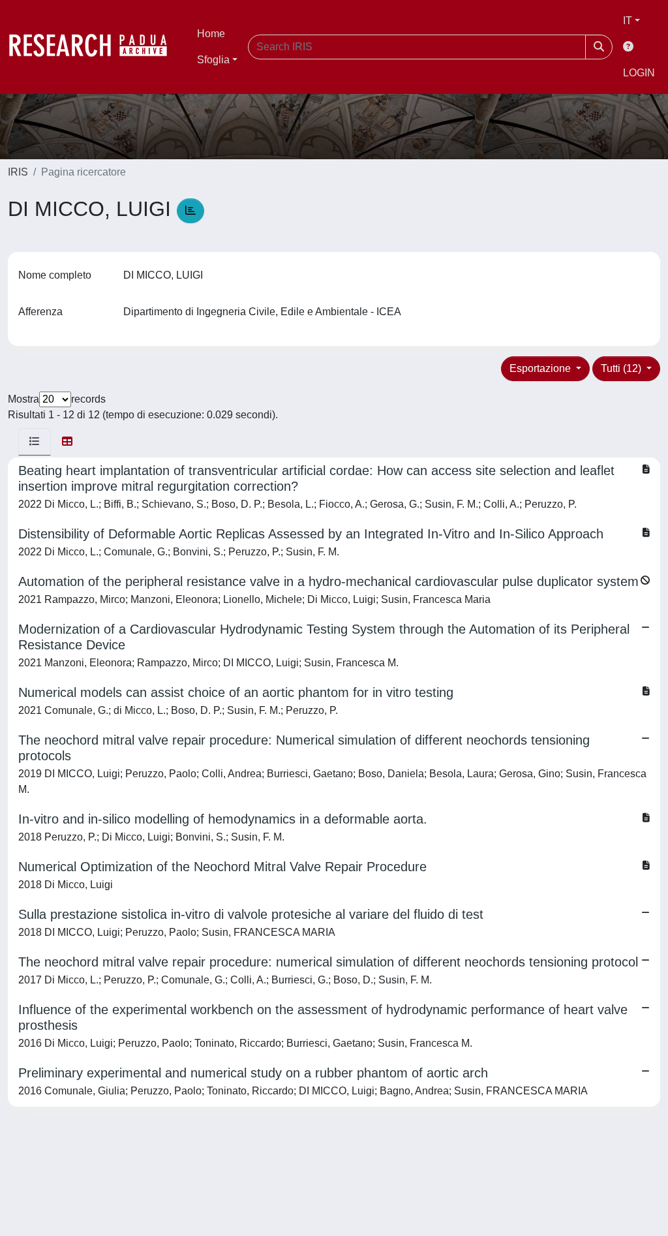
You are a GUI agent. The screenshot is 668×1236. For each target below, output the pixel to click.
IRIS (18, 172)
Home (211, 33)
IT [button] (627, 20)
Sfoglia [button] (213, 59)
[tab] (34, 442)
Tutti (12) (622, 368)
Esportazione (541, 368)
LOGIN (639, 72)
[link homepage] (94, 47)
